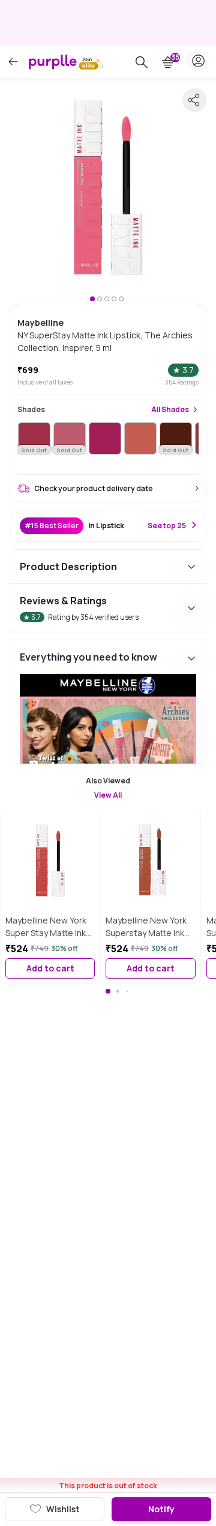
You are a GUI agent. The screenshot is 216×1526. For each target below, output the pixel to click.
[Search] (141, 62)
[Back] (13, 62)
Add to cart (50, 968)
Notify (161, 1509)
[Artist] (105, 438)
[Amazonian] (140, 438)
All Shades (170, 409)
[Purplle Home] (53, 61)
